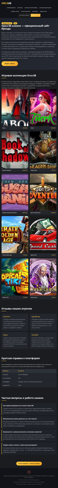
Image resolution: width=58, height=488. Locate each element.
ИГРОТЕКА (20, 7)
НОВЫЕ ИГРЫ (43, 11)
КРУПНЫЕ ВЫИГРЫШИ (45, 7)
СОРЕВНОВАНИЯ (11, 7)
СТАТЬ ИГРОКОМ (35, 15)
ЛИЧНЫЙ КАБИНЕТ (24, 15)
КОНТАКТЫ (35, 11)
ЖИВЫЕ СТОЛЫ (15, 11)
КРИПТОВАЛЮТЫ (25, 11)
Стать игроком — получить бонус (29, 463)
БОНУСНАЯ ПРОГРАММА (31, 7)
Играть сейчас (10, 63)
